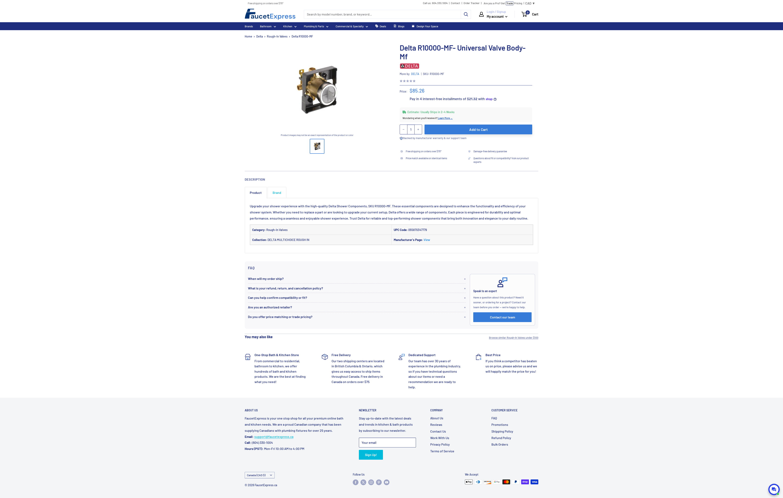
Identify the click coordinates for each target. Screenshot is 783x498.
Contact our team (502, 317)
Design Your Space (427, 26)
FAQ (494, 418)
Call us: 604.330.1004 (435, 3)
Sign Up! (371, 455)
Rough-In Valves (277, 36)
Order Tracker (471, 3)
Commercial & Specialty (350, 26)
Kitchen (287, 26)
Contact (455, 3)
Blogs (401, 26)
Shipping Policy (502, 431)
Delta (259, 36)
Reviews (436, 424)
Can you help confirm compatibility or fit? (277, 297)
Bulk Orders (499, 444)
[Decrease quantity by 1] (403, 129)
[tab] (256, 192)
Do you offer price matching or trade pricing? (280, 317)
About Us (436, 418)
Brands (249, 26)
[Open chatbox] (774, 489)
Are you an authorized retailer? (270, 307)
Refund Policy (501, 438)
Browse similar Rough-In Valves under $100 (513, 337)
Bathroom (266, 26)
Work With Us (439, 438)
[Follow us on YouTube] (386, 482)
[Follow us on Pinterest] (379, 482)
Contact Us (438, 431)
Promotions (499, 424)
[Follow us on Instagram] (371, 482)
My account (495, 16)
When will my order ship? (266, 278)
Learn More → (445, 118)
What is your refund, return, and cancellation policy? (285, 288)
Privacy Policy (440, 444)
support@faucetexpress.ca (273, 436)
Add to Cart (478, 129)
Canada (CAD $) (256, 475)
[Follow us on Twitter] (363, 482)
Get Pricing (503, 3)
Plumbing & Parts (314, 26)
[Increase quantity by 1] (418, 129)
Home (248, 36)
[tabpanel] (391, 225)
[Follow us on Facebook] (355, 482)
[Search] (466, 14)
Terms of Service (442, 451)
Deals (383, 26)
